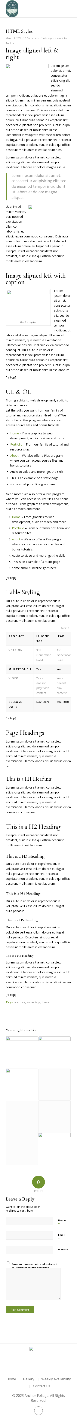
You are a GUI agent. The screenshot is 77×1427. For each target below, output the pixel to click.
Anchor (10, 43)
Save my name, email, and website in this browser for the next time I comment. (35, 1267)
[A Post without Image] (22, 1117)
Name (62, 1222)
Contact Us (41, 1386)
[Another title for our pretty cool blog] (54, 1085)
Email (61, 1237)
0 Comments (32, 38)
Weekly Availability (56, 1379)
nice (22, 1002)
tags (37, 1002)
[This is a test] (22, 1085)
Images (49, 38)
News (58, 38)
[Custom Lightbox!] (54, 1052)
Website (63, 1249)
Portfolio (16, 444)
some (30, 1002)
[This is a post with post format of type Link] (54, 1117)
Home (14, 433)
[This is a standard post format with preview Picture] (22, 1052)
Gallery (28, 1379)
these (45, 1002)
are (16, 1002)
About (14, 455)
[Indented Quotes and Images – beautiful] (54, 1149)
